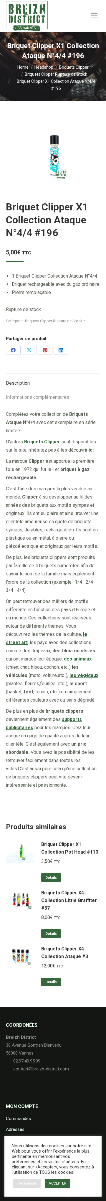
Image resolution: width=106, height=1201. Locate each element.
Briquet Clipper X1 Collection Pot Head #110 (69, 848)
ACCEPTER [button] (58, 1183)
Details (51, 878)
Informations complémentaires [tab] (37, 397)
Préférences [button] (27, 1183)
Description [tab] (18, 383)
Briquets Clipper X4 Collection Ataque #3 (64, 952)
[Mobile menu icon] (94, 16)
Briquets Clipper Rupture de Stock (53, 321)
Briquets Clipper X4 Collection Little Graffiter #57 (69, 900)
